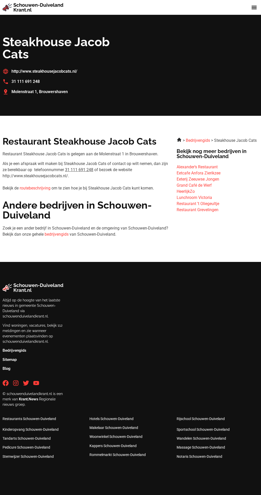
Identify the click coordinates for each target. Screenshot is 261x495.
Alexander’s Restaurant (197, 166)
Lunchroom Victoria (194, 197)
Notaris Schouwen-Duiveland (199, 456)
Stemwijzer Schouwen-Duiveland (28, 456)
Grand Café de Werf (194, 185)
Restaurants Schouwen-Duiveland (29, 419)
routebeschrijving (35, 188)
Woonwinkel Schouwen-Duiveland (115, 437)
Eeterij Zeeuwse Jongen (198, 179)
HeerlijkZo (186, 191)
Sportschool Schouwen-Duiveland (203, 429)
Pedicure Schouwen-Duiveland (26, 447)
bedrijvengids (57, 234)
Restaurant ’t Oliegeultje (198, 203)
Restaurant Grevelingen (197, 209)
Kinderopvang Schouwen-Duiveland (31, 429)
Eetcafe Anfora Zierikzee (198, 173)
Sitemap (10, 360)
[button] (254, 7)
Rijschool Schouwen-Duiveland (201, 419)
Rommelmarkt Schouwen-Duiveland (117, 455)
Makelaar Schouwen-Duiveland (113, 428)
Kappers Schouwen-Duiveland (113, 446)
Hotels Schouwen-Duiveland (111, 419)
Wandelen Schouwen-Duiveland (201, 438)
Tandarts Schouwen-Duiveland (27, 438)
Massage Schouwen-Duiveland (201, 447)
